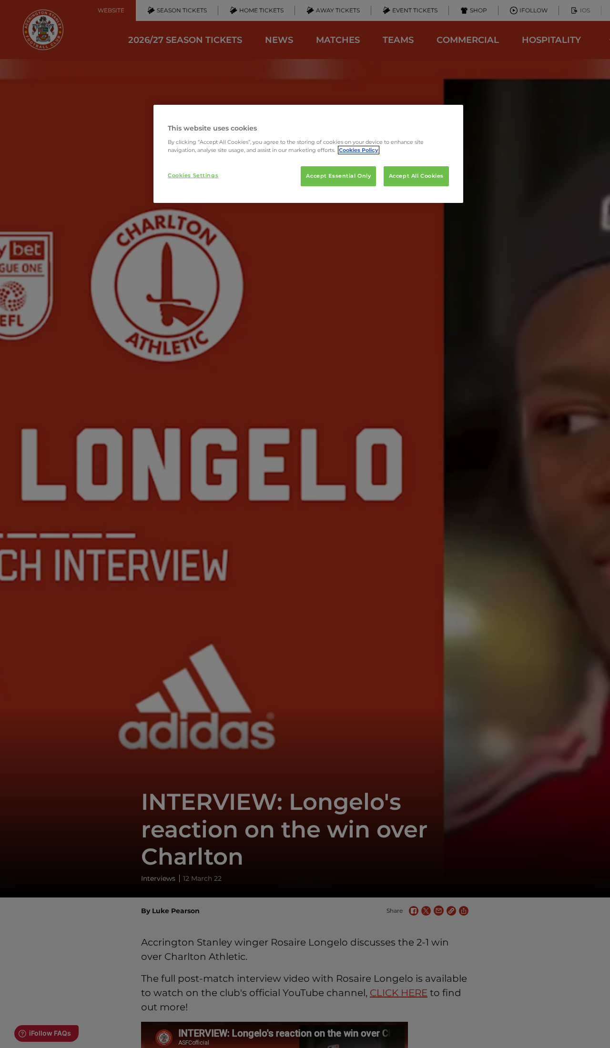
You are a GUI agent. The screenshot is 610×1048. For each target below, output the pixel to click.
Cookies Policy (358, 150)
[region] (308, 154)
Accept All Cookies (416, 175)
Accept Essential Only (338, 175)
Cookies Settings (193, 175)
